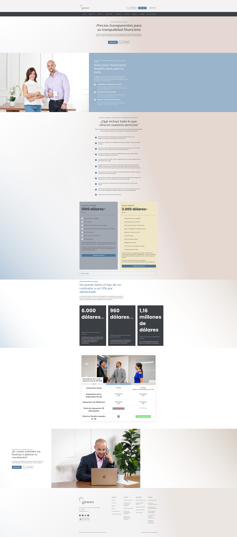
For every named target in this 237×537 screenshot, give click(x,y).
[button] (92, 14)
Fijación (113, 508)
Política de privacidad (116, 514)
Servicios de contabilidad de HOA (152, 503)
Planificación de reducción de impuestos (127, 504)
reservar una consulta (98, 255)
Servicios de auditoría (128, 508)
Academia (142, 14)
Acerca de (114, 503)
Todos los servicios (128, 500)
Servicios (114, 500)
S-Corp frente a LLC (116, 511)
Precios (85, 14)
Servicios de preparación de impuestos (127, 512)
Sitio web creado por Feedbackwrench (149, 532)
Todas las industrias (152, 500)
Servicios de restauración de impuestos (127, 518)
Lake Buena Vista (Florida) (139, 503)
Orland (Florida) (139, 512)
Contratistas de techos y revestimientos (151, 516)
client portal (152, 8)
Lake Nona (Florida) (140, 509)
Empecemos (142, 8)
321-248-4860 (133, 8)
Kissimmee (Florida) (140, 507)
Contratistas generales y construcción (151, 522)
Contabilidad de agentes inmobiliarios (153, 507)
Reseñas (113, 505)
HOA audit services (151, 14)
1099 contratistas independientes (151, 512)
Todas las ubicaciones (141, 500)
